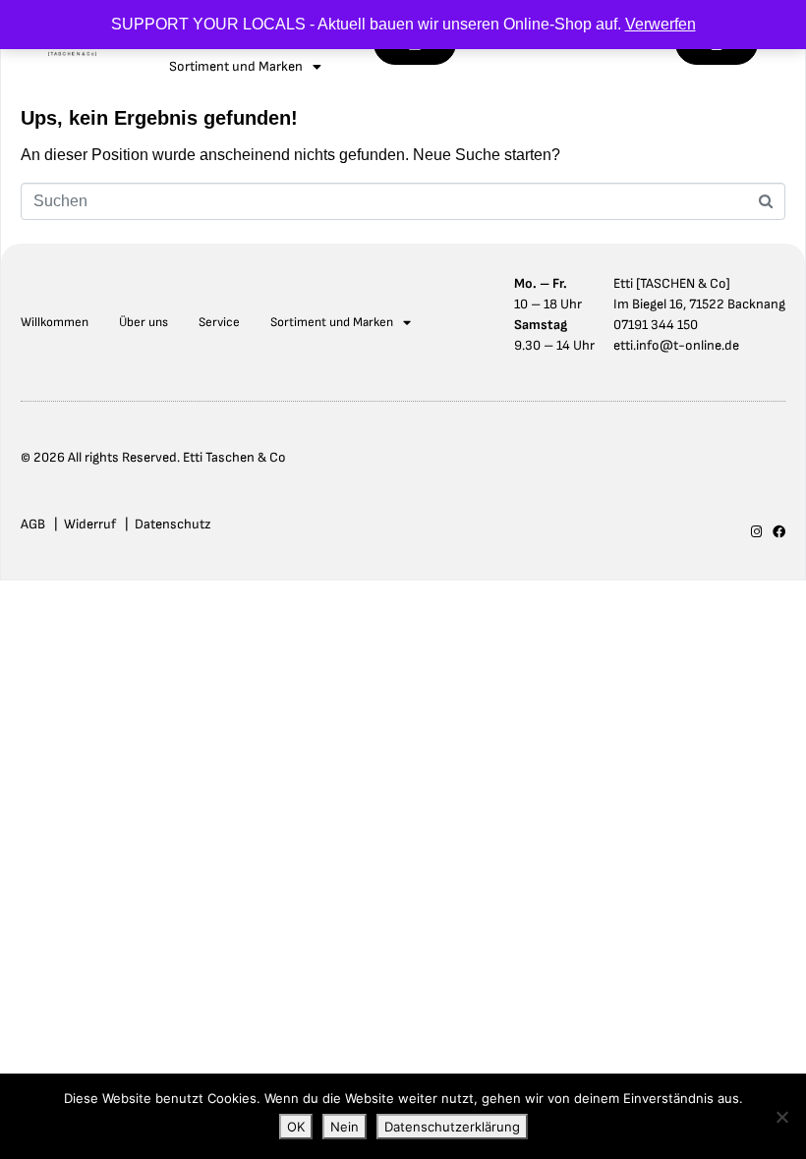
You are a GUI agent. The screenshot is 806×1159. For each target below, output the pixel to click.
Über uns (143, 322)
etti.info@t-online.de (676, 345)
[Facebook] (779, 531)
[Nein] (781, 1117)
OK (296, 1126)
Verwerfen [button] (660, 24)
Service (219, 322)
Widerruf (90, 524)
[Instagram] (756, 531)
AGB (33, 524)
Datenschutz (173, 524)
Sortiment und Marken (331, 322)
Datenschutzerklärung (452, 1126)
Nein (344, 1126)
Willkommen (54, 322)
